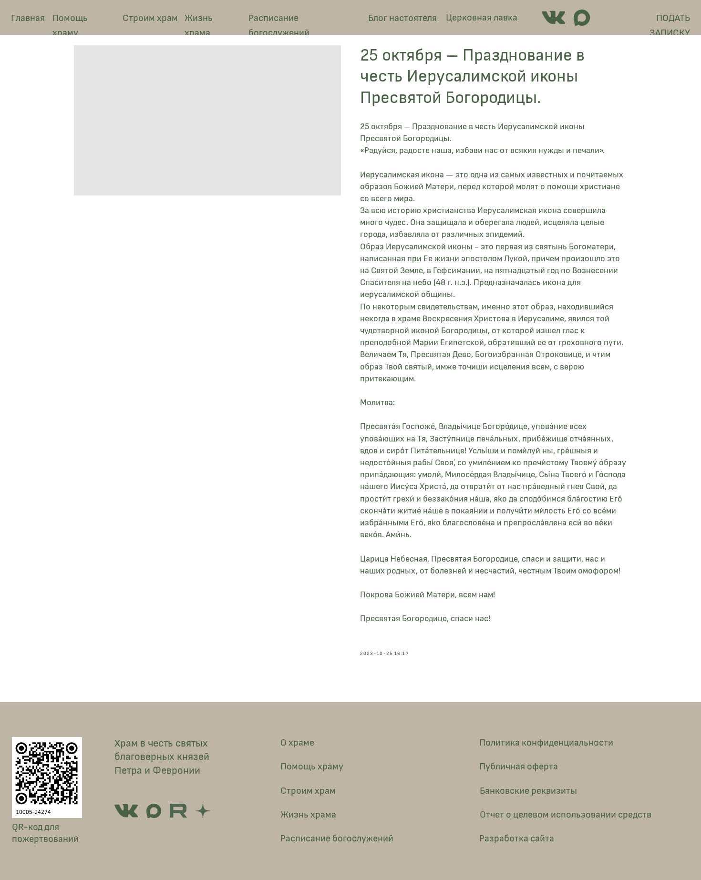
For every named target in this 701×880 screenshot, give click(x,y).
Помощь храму (70, 25)
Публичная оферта (518, 766)
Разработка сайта (516, 838)
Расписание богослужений (278, 25)
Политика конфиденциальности (546, 742)
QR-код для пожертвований (45, 833)
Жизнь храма (199, 25)
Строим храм (150, 18)
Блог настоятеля (402, 18)
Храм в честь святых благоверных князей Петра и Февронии (161, 757)
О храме (297, 742)
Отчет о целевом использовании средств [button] (565, 814)
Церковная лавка (481, 17)
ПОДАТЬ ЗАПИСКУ (669, 25)
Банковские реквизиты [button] (528, 791)
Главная (28, 18)
